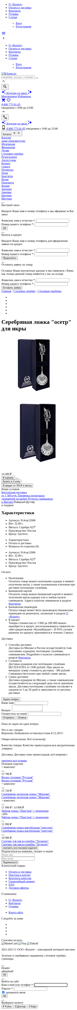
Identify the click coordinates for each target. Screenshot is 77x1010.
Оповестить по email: (14, 713)
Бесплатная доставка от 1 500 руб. (14, 494)
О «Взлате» (16, 4)
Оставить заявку (12, 287)
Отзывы (13, 14)
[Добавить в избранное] (17, 478)
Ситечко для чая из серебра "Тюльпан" (25, 841)
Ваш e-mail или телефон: (17, 984)
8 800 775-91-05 (10, 104)
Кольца (5, 163)
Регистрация (23, 26)
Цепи (4, 172)
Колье (5, 179)
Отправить (8, 717)
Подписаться (10, 862)
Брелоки (6, 195)
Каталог (12, 133)
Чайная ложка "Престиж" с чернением (25, 810)
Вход (19, 23)
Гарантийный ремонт (22, 881)
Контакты (15, 10)
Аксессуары (8, 160)
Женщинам (8, 147)
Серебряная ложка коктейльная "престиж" (27, 827)
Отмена (22, 717)
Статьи (13, 17)
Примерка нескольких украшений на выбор (23, 497)
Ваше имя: (7, 702)
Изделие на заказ (16, 93)
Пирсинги (7, 182)
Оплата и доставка (20, 7)
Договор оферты (19, 887)
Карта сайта (16, 912)
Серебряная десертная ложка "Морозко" (25, 794)
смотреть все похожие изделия (20, 848)
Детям (5, 150)
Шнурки (6, 198)
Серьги (5, 166)
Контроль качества (20, 878)
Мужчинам (8, 144)
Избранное (24, 96)
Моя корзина (9, 96)
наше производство (13, 140)
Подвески (7, 169)
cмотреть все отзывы (14, 760)
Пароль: (7, 988)
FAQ (11, 884)
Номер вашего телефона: (17, 224)
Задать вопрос (11, 699)
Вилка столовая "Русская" (17, 777)
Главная (6, 291)
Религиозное (9, 156)
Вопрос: (6, 710)
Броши (5, 185)
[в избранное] (2, 771)
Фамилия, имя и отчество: (18, 220)
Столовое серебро (12, 153)
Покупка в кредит (20, 875)
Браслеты (7, 176)
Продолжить (9, 258)
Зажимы (6, 192)
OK (4, 228)
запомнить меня (15, 992)
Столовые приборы (49, 291)
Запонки (6, 189)
